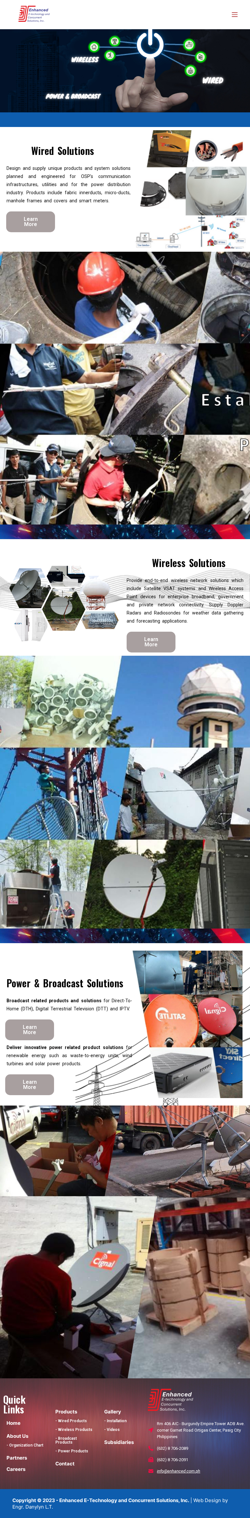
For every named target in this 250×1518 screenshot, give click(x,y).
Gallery (112, 1412)
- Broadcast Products (66, 1440)
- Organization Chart (25, 1445)
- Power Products (71, 1451)
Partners (17, 1458)
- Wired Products (71, 1421)
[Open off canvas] (235, 15)
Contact (65, 1464)
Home (14, 1423)
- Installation (115, 1421)
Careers (16, 1469)
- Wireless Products (73, 1429)
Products (66, 1412)
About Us (17, 1436)
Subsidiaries (119, 1442)
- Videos (112, 1429)
